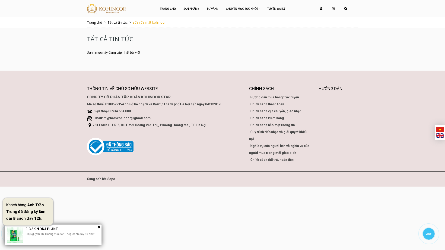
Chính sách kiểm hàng (267, 118)
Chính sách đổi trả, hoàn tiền (272, 160)
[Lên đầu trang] (436, 221)
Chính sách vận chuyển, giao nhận (276, 111)
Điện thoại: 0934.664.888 (112, 111)
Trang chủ (168, 9)
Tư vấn (212, 9)
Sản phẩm (191, 9)
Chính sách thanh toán (267, 104)
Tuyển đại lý (276, 9)
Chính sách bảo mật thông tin (272, 125)
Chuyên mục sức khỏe (242, 9)
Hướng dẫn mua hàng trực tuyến (274, 97)
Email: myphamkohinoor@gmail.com (122, 118)
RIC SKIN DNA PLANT (41, 229)
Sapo (111, 179)
